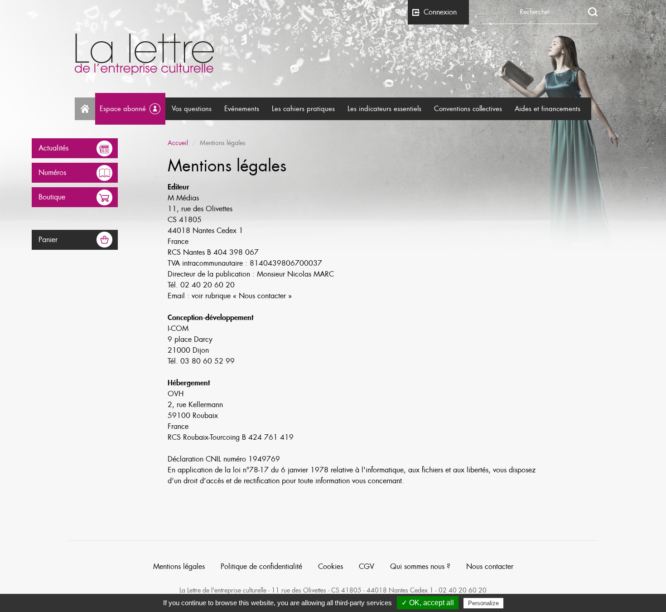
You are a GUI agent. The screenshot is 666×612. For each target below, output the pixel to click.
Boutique (52, 197)
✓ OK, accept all (427, 603)
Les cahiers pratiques (303, 108)
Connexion (440, 12)
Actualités (53, 148)
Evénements (241, 108)
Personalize (483, 603)
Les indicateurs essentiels (384, 108)
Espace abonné (123, 108)
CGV (366, 566)
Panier (48, 239)
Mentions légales (179, 566)
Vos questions (192, 108)
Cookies (330, 566)
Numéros (52, 172)
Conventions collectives (468, 108)
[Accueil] (333, 54)
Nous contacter (489, 566)
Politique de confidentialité (261, 566)
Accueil (85, 108)
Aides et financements (547, 108)
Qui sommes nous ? (420, 566)
